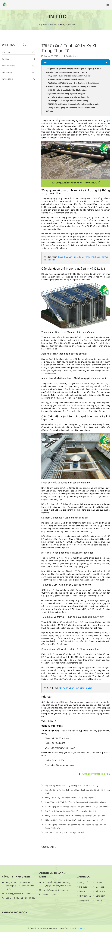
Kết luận (49, 111)
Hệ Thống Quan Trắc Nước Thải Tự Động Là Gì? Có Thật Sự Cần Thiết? (76, 807)
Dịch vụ (99, 882)
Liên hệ (99, 900)
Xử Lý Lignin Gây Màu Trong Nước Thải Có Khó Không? (69, 798)
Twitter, (96, 774)
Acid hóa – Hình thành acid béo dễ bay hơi (66, 79)
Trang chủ (83, 882)
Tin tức (82, 891)
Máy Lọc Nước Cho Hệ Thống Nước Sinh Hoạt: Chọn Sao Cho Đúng (75, 820)
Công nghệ (84, 900)
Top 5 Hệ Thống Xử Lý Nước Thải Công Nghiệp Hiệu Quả (70, 811)
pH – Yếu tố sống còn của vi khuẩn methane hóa (68, 97)
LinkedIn (105, 774)
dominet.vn (80, 928)
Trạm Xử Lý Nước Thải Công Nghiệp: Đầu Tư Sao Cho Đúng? (72, 785)
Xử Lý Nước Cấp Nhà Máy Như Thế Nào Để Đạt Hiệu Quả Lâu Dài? (75, 816)
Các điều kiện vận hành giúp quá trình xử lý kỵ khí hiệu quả (72, 86)
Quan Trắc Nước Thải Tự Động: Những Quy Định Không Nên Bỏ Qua (75, 802)
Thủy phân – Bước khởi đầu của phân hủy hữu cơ (69, 76)
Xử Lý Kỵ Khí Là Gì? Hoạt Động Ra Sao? (74, 688)
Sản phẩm (100, 891)
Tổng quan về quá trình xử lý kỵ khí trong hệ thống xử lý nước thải (74, 69)
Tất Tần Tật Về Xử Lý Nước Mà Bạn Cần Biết (64, 832)
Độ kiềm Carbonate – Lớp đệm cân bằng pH (66, 93)
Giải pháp (100, 887)
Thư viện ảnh (85, 896)
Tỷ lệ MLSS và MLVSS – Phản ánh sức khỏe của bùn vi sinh (73, 104)
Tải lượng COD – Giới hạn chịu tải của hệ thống (68, 100)
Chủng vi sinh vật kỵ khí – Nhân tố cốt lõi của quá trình (71, 108)
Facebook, (87, 774)
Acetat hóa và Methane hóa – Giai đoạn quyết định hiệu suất (74, 83)
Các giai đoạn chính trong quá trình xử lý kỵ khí (66, 72)
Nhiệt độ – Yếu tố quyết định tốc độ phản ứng (67, 90)
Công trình (100, 896)
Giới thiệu (83, 887)
